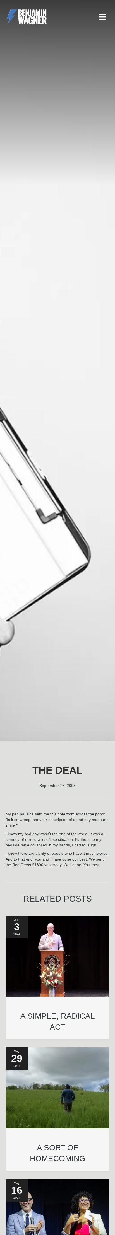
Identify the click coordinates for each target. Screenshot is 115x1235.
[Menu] (102, 17)
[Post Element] (58, 977)
